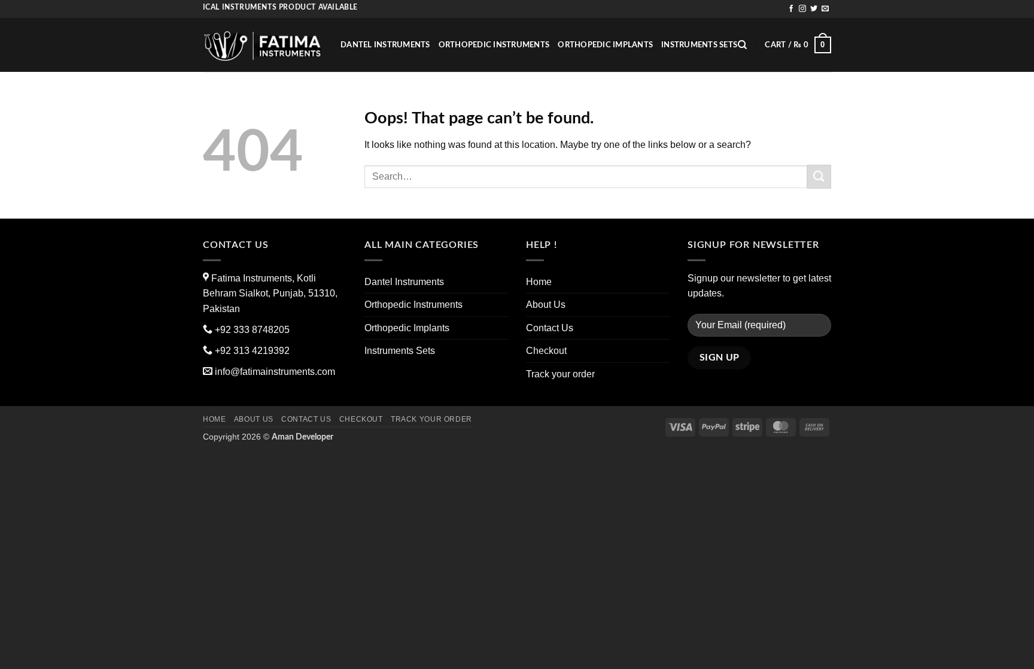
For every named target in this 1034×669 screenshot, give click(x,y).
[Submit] (819, 176)
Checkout (546, 351)
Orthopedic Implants (605, 45)
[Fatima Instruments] (263, 45)
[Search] (742, 45)
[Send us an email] (825, 9)
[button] (798, 45)
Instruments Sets (699, 45)
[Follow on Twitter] (813, 9)
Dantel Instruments (385, 45)
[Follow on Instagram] (802, 9)
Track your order (560, 374)
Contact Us (549, 328)
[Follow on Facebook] (791, 9)
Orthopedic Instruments (494, 45)
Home (539, 282)
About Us (545, 304)
